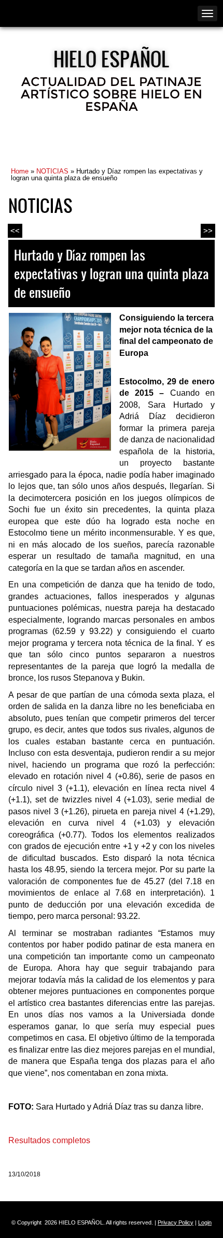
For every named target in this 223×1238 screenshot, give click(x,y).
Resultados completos (49, 1140)
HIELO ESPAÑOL (111, 58)
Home (20, 171)
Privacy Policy (175, 1222)
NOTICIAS (52, 171)
